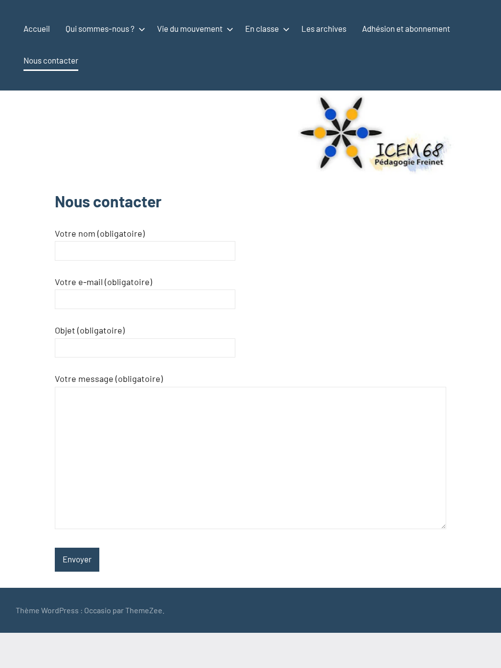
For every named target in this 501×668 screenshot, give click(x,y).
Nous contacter (50, 60)
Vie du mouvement (190, 28)
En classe (262, 28)
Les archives (323, 28)
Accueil (36, 28)
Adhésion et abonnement (406, 28)
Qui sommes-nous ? (100, 28)
